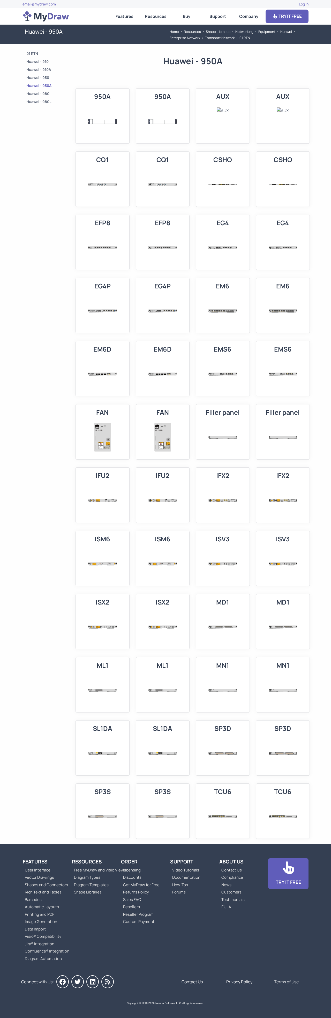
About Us (231, 861)
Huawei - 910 (37, 61)
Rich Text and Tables (43, 892)
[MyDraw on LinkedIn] (92, 981)
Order (129, 861)
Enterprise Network (185, 37)
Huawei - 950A (38, 85)
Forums (179, 892)
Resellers (131, 907)
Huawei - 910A (38, 69)
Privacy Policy (239, 982)
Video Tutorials (185, 870)
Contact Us (231, 870)
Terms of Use (286, 982)
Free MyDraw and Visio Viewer (99, 870)
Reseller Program (138, 914)
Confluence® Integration (47, 951)
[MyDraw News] (107, 981)
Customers (231, 892)
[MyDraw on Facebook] (62, 981)
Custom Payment (138, 921)
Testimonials (233, 899)
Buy (186, 16)
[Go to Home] (45, 16)
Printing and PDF (39, 914)
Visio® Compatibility (43, 936)
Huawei (286, 31)
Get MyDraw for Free (141, 885)
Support (217, 16)
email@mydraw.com (39, 4)
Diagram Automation (43, 958)
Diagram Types (87, 877)
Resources (156, 16)
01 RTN (244, 37)
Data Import (35, 929)
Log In (304, 4)
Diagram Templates (91, 885)
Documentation (186, 877)
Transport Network (220, 37)
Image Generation (41, 921)
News (226, 885)
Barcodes (33, 899)
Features (124, 16)
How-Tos (180, 885)
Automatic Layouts (42, 907)
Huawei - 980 (37, 93)
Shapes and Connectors (46, 885)
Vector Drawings (39, 877)
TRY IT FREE (290, 16)
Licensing (132, 870)
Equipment (266, 31)
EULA (226, 907)
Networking (244, 31)
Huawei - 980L (38, 101)
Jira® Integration (39, 944)
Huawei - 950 (37, 77)
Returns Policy (136, 892)
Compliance (232, 877)
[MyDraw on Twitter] (77, 981)
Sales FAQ (132, 899)
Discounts (132, 877)
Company (248, 16)
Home (174, 31)
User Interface (37, 870)
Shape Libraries (218, 31)
